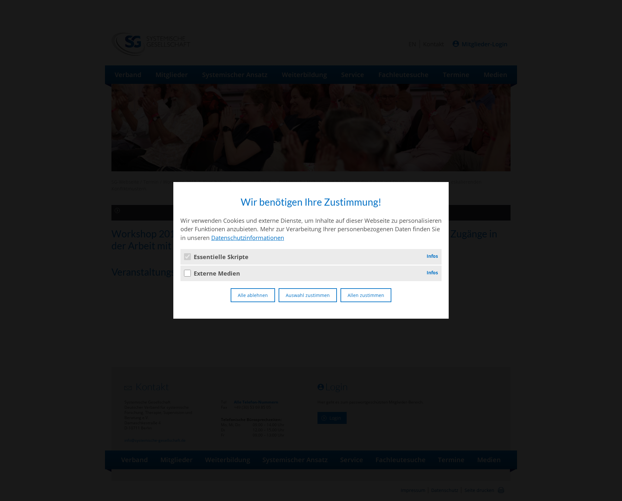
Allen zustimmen (366, 295)
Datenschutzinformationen (247, 238)
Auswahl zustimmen (308, 295)
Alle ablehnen (253, 295)
